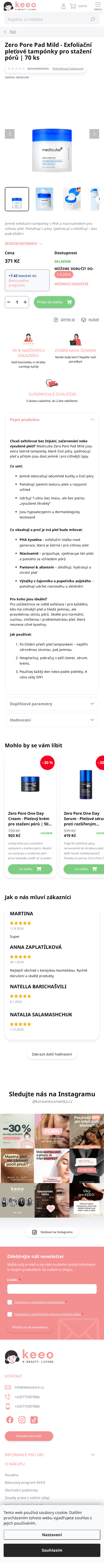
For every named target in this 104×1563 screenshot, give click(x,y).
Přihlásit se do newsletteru (30, 1327)
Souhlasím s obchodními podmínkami (40, 1302)
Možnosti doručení (71, 284)
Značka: (17, 77)
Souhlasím (52, 1550)
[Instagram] (21, 1419)
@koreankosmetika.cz (52, 1101)
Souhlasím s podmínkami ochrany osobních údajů (48, 1314)
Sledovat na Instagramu (56, 1232)
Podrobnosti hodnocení (67, 69)
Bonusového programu (19, 282)
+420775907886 (27, 1397)
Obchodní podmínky (21, 1490)
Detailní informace (21, 243)
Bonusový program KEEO (25, 1482)
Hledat (93, 19)
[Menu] (98, 6)
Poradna (11, 1475)
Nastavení (52, 1534)
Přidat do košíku (50, 302)
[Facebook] (9, 1419)
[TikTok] (33, 1419)
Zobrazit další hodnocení (52, 1054)
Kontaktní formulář (29, 1436)
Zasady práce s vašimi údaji (27, 1497)
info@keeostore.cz (29, 1387)
